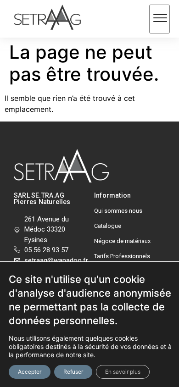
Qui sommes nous (118, 210)
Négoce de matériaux (122, 241)
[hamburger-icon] (159, 19)
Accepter (29, 371)
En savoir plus (122, 371)
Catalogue (107, 225)
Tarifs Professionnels (122, 256)
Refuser (73, 371)
